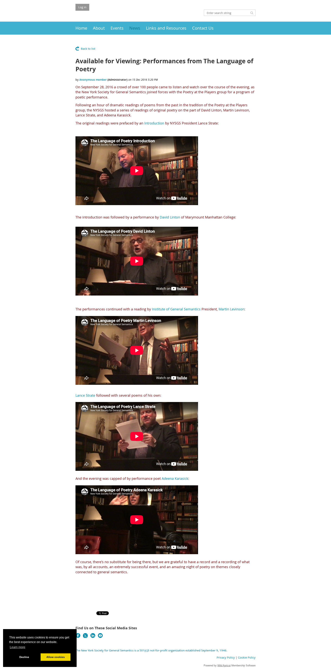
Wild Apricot (224, 665)
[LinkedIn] (92, 635)
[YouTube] (100, 635)
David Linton (170, 217)
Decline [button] (24, 657)
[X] (85, 635)
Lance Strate (85, 395)
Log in (82, 7)
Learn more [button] (17, 647)
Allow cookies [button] (55, 657)
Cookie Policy (247, 657)
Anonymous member (93, 79)
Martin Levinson (231, 309)
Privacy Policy (226, 657)
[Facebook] (77, 635)
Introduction (154, 123)
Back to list (88, 48)
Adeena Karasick (175, 478)
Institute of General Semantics (176, 309)
